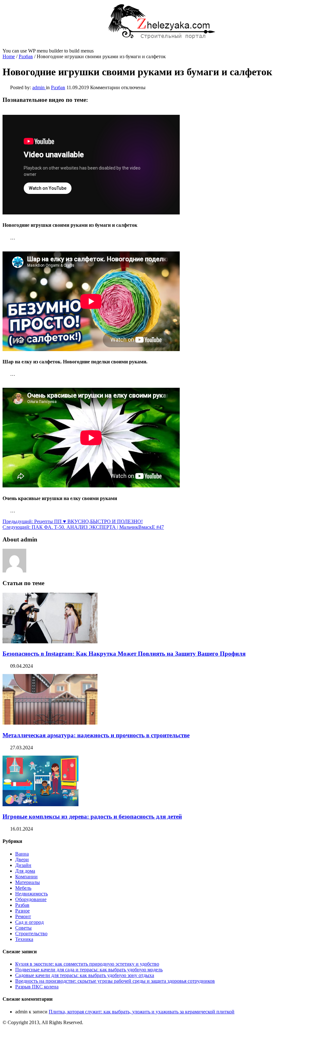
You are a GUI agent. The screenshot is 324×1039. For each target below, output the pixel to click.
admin (39, 87)
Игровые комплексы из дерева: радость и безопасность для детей (92, 816)
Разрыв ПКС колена (37, 986)
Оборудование (31, 899)
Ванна (22, 854)
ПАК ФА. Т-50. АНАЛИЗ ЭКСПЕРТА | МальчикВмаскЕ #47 (83, 527)
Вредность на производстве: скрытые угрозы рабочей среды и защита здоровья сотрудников (115, 981)
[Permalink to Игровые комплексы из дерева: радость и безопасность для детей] (40, 804)
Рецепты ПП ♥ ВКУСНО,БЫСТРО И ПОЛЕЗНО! (73, 521)
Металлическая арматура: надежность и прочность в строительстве (96, 735)
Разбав (26, 56)
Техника (24, 939)
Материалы (27, 882)
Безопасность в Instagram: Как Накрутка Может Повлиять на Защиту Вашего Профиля (124, 653)
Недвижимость (31, 893)
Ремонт (23, 916)
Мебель (23, 888)
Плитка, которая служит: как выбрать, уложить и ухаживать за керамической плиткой (141, 1011)
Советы (23, 928)
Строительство (31, 933)
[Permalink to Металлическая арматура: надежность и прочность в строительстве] (50, 723)
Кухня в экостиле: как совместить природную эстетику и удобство (87, 964)
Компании (26, 876)
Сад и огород (29, 922)
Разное (22, 910)
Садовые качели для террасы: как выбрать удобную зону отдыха (84, 975)
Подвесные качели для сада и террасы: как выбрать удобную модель (89, 969)
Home (9, 56)
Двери (22, 859)
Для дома (25, 871)
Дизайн (23, 865)
